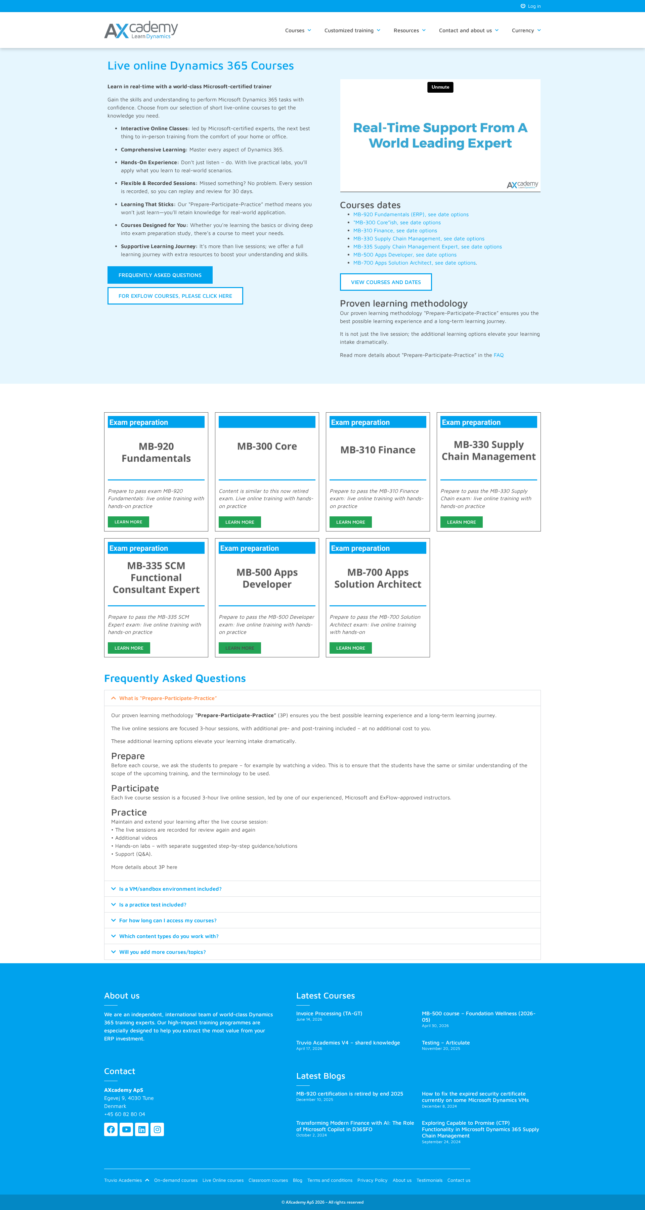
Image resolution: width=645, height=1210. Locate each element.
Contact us (458, 1180)
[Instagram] (157, 1129)
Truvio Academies (123, 1180)
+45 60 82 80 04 (124, 1114)
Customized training (349, 30)
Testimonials (429, 1180)
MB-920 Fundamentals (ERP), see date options (411, 214)
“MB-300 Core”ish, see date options (397, 222)
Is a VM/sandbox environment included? (170, 889)
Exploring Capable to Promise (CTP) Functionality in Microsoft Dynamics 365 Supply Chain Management (480, 1129)
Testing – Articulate (446, 1042)
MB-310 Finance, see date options (395, 230)
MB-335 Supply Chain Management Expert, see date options (427, 246)
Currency (523, 30)
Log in (533, 6)
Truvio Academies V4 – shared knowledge (348, 1042)
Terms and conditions (329, 1180)
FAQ (499, 355)
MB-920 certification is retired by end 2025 (349, 1093)
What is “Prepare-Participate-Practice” (168, 698)
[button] (322, 698)
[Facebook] (111, 1129)
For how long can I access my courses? (168, 920)
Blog (297, 1180)
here (172, 867)
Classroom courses (268, 1180)
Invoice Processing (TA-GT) (329, 1013)
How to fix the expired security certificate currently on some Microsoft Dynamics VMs (475, 1096)
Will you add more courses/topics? (162, 952)
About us (402, 1180)
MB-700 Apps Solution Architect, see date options (414, 263)
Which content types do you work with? (169, 936)
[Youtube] (126, 1129)
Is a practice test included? (152, 904)
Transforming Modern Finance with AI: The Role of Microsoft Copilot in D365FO (355, 1126)
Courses (294, 30)
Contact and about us (465, 30)
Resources (406, 30)
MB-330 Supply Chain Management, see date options (418, 238)
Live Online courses (223, 1180)
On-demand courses (176, 1180)
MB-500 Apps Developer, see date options (405, 254)
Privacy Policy (372, 1180)
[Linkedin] (141, 1129)
